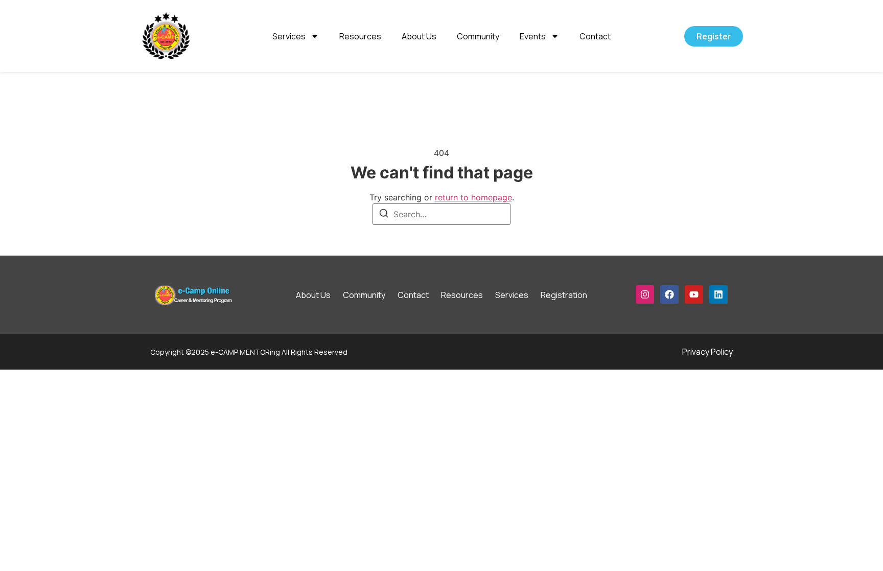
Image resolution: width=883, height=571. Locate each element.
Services (289, 36)
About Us (419, 36)
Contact (595, 36)
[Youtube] (694, 294)
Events (533, 36)
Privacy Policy (707, 352)
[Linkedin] (718, 294)
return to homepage (473, 197)
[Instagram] (645, 294)
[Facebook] (669, 294)
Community (478, 36)
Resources (360, 36)
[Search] (383, 214)
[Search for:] (441, 214)
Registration (564, 295)
